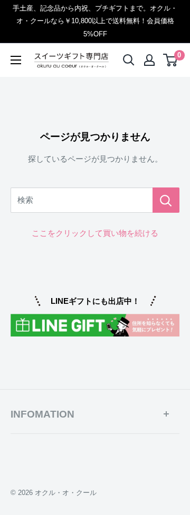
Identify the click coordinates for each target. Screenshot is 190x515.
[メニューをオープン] (16, 60)
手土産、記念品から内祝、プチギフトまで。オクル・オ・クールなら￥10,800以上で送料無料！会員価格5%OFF (95, 21)
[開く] (129, 60)
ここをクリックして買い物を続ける (95, 233)
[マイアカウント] (149, 60)
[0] (170, 60)
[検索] (166, 200)
